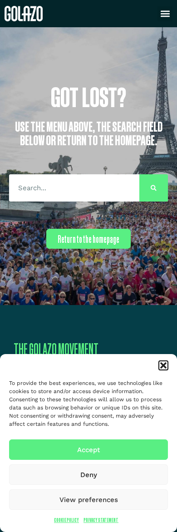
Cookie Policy (66, 520)
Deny (88, 475)
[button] (163, 365)
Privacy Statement (101, 520)
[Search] (153, 188)
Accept (88, 450)
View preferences (88, 500)
